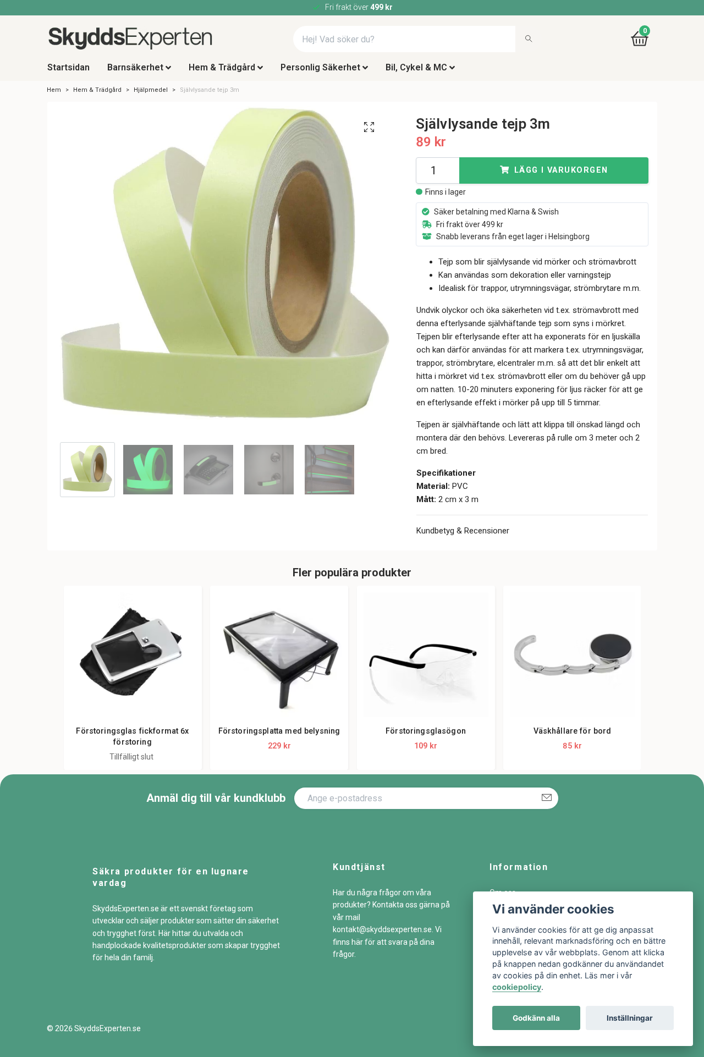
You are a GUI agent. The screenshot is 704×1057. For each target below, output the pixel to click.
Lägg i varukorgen (561, 176)
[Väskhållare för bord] (572, 660)
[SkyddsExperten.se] (156, 42)
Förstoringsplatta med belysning (279, 737)
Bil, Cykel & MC (416, 73)
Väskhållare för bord (573, 737)
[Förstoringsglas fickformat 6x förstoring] (132, 660)
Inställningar (630, 1018)
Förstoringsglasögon (426, 737)
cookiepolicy (516, 987)
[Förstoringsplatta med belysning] (279, 660)
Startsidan (68, 73)
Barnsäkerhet (135, 73)
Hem (54, 96)
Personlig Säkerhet (320, 73)
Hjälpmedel (151, 96)
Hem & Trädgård (222, 73)
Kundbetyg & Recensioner (462, 537)
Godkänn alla (536, 1018)
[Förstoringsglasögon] (426, 660)
